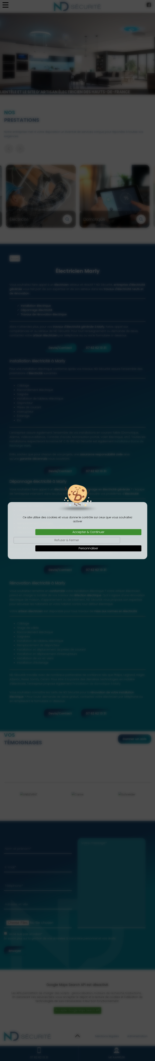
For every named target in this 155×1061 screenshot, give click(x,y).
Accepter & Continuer (88, 532)
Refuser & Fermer (66, 540)
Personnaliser (88, 548)
